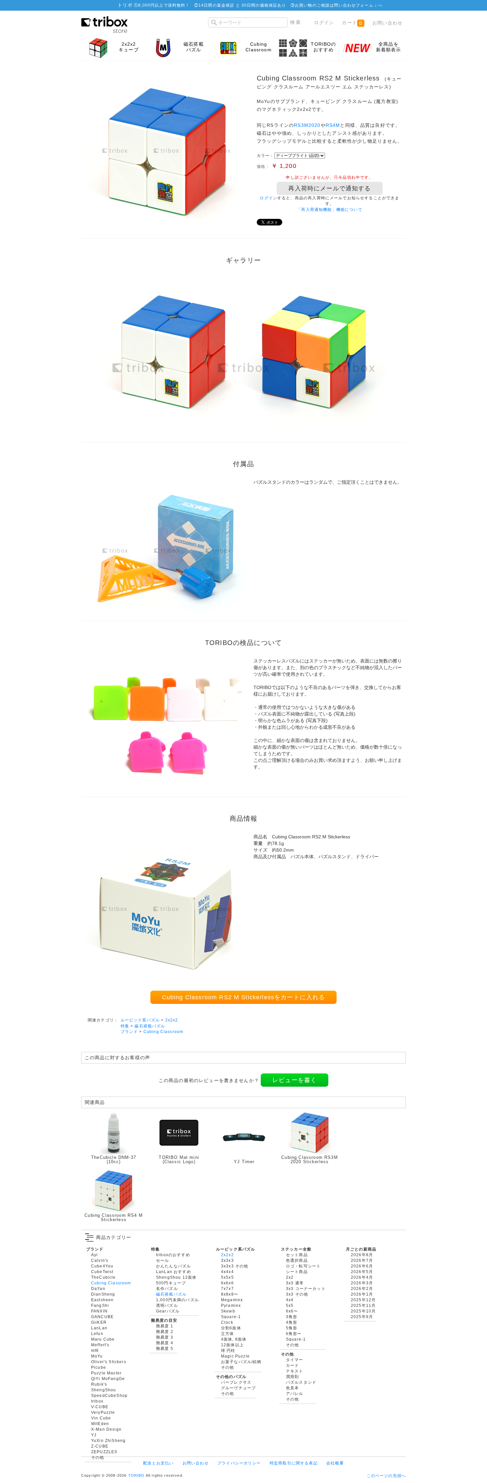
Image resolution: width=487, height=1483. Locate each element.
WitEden (100, 1423)
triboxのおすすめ (173, 1255)
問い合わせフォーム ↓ (356, 5)
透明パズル (167, 1305)
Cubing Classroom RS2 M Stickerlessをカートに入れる (243, 997)
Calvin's (99, 1260)
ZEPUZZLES (104, 1452)
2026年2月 (362, 1288)
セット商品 (297, 1255)
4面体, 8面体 (233, 1339)
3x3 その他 (297, 1294)
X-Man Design (106, 1429)
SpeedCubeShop (109, 1395)
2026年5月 (362, 1271)
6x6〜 (292, 1311)
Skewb (228, 1311)
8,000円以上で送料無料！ (163, 5)
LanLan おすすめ (173, 1271)
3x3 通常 (295, 1283)
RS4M (333, 125)
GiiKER (99, 1322)
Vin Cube (101, 1418)
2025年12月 (363, 1300)
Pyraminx (231, 1305)
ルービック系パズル (140, 1020)
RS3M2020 (307, 125)
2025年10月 (363, 1311)
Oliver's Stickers (108, 1361)
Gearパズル (168, 1311)
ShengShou (103, 1390)
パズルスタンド (301, 1382)
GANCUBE (102, 1316)
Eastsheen (102, 1300)
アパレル (294, 1393)
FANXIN (99, 1311)
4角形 (291, 1322)
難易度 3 (164, 1337)
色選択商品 (297, 1260)
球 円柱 (228, 1350)
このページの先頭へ (386, 1475)
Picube (98, 1367)
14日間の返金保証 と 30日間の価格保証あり (242, 5)
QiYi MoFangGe (108, 1378)
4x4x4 (227, 1271)
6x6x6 (227, 1283)
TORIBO (136, 1475)
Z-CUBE (99, 1446)
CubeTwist (102, 1271)
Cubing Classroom (163, 1031)
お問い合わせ (387, 22)
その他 (97, 1457)
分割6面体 (231, 1328)
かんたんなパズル (173, 1266)
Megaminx (232, 1300)
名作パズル (167, 1288)
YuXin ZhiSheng (108, 1440)
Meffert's (100, 1345)
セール (162, 1260)
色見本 (292, 1388)
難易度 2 (164, 1331)
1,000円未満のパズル (177, 1300)
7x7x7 (227, 1288)
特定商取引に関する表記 (294, 1463)
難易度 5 (164, 1348)
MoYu (97, 1356)
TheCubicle (103, 1277)
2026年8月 (362, 1255)
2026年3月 (362, 1283)
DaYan (98, 1288)
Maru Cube (103, 1339)
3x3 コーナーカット (306, 1288)
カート (352, 22)
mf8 (95, 1350)
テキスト (294, 1371)
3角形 (291, 1316)
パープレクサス (236, 1382)
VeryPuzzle (103, 1412)
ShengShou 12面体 (176, 1277)
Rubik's (99, 1384)
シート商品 (297, 1271)
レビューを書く (294, 1080)
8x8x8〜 (229, 1294)
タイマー (294, 1360)
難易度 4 (164, 1343)
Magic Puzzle (235, 1356)
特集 (125, 1026)
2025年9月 (362, 1316)
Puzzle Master (106, 1373)
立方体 (227, 1333)
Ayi (94, 1255)
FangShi (100, 1305)
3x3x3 (227, 1260)
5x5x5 (227, 1277)
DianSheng (103, 1294)
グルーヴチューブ (238, 1388)
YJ (93, 1435)
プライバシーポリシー (239, 1463)
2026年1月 (362, 1294)
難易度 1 (164, 1326)
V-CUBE (99, 1407)
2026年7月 (362, 1260)
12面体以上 (232, 1345)
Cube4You (102, 1266)
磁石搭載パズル (150, 1026)
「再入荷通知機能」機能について (329, 209)
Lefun (97, 1333)
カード (292, 1365)
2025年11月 (363, 1305)
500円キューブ (171, 1283)
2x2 (290, 1277)
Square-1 (231, 1316)
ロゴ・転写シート (303, 1266)
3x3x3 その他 (234, 1266)
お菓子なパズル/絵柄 (241, 1361)
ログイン (324, 22)
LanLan (99, 1328)
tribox (97, 1401)
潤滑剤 (292, 1376)
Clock (227, 1322)
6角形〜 (294, 1333)
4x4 (290, 1300)
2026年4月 (362, 1277)
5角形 (291, 1328)
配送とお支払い (158, 1463)
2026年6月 (362, 1266)
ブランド (129, 1031)
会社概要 (335, 1463)
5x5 (290, 1305)
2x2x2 (171, 1020)
